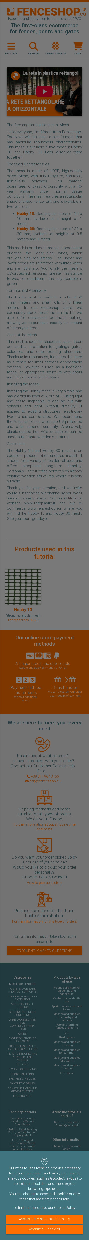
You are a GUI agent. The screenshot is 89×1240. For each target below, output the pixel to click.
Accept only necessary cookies (44, 1219)
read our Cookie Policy (57, 1208)
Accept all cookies (44, 1229)
